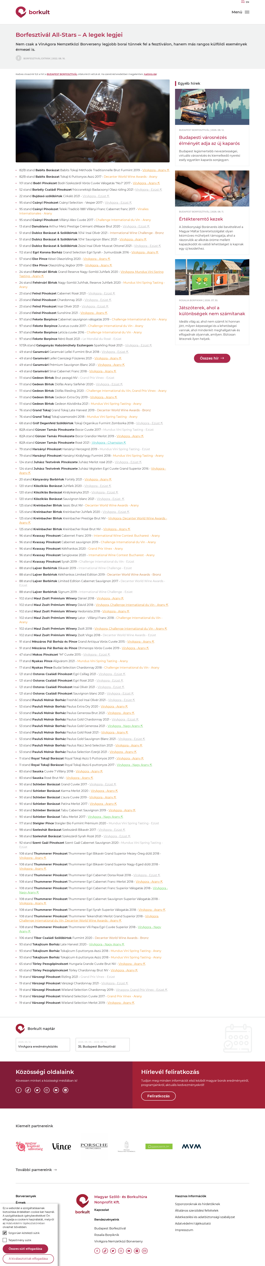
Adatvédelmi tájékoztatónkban (25, 1223)
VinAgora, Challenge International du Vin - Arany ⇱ (132, 605)
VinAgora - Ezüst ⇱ (148, 189)
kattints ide (150, 74)
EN (247, 2)
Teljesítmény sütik (19, 1240)
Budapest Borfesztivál (62, 74)
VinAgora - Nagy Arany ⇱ (125, 726)
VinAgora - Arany (145, 183)
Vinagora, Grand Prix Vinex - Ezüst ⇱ (141, 990)
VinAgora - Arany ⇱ (155, 170)
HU (242, 2)
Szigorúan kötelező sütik (23, 1233)
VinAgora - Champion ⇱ (108, 442)
